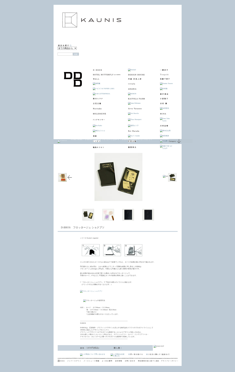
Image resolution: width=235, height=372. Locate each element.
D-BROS (88, 139)
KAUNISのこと (80, 36)
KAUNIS (91, 19)
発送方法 (169, 51)
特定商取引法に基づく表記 (149, 360)
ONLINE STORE (102, 36)
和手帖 (152, 36)
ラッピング (115, 51)
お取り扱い (122, 36)
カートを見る (94, 51)
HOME (64, 36)
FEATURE (138, 36)
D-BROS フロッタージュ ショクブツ (137, 139)
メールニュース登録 (93, 360)
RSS (62, 360)
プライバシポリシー (169, 360)
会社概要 (120, 360)
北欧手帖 (164, 36)
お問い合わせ (131, 360)
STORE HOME (77, 139)
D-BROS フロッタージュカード (106, 139)
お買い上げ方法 (133, 51)
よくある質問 (108, 360)
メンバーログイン (75, 360)
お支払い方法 (151, 51)
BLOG (174, 36)
